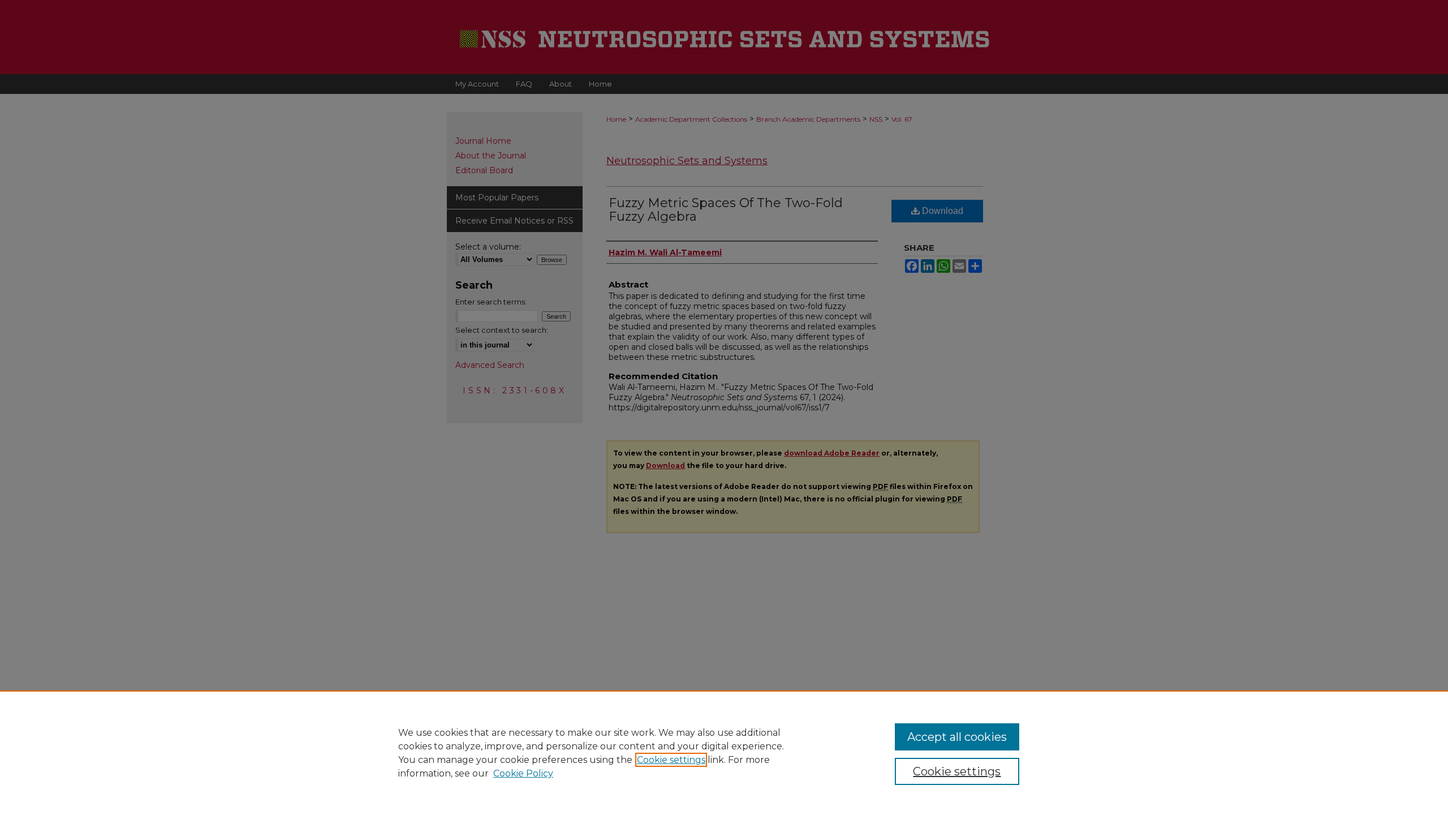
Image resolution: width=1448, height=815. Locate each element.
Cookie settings (671, 759)
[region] (724, 752)
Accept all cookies (957, 737)
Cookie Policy (523, 773)
